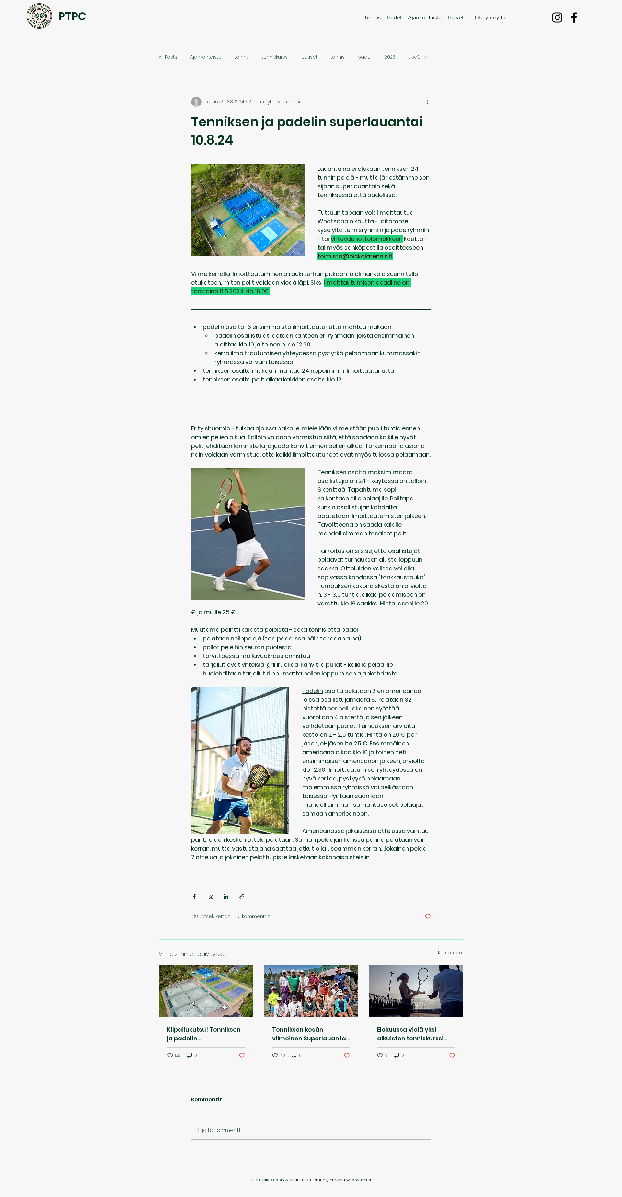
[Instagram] (557, 17)
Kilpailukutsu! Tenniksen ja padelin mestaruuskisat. (204, 1034)
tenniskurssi (275, 57)
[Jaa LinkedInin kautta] (226, 896)
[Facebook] (574, 17)
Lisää (414, 57)
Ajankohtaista (206, 57)
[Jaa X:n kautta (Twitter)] (210, 896)
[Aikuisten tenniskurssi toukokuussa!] (416, 991)
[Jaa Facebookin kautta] (194, 896)
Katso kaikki (450, 952)
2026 (390, 57)
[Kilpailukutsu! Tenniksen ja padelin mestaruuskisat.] (206, 991)
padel (365, 57)
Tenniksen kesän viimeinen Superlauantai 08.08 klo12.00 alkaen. (310, 1034)
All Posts (168, 57)
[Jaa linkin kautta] (242, 896)
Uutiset (309, 57)
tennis (242, 57)
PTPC (72, 16)
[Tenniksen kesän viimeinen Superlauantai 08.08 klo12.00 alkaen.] (311, 991)
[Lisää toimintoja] (427, 102)
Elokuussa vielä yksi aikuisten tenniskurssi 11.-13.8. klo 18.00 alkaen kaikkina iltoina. (412, 1034)
